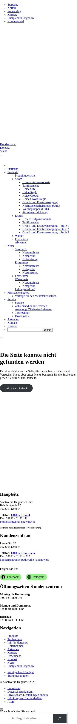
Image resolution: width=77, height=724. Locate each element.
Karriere (12, 14)
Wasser (19, 235)
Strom (18, 178)
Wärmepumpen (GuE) (35, 209)
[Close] (1, 337)
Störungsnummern (18, 675)
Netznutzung (30, 259)
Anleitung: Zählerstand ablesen (33, 309)
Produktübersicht (25, 175)
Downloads (22, 316)
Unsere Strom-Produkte (36, 182)
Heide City (28, 188)
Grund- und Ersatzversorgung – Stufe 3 (45, 232)
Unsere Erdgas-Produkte (36, 219)
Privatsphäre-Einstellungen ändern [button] (27, 694)
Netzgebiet (28, 255)
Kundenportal (15, 21)
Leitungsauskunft (25, 289)
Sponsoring (14, 11)
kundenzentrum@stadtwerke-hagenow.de (24, 559)
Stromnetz (21, 249)
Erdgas (19, 215)
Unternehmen (15, 645)
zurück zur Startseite (16, 388)
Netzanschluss (30, 252)
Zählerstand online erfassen (31, 306)
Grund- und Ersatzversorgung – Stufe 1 (45, 225)
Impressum (13, 688)
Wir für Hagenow (17, 642)
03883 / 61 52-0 (20, 515)
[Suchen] (60, 718)
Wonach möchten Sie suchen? (17, 711)
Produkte (12, 172)
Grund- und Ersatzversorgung (40, 202)
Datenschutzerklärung (20, 691)
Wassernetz (21, 279)
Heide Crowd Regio (34, 199)
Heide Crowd (30, 195)
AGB (10, 701)
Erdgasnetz (21, 262)
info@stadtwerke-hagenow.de (17, 521)
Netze (10, 245)
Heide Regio (29, 192)
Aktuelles (13, 319)
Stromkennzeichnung (34, 212)
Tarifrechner (22, 312)
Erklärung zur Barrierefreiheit (24, 698)
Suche (3, 151)
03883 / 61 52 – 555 (23, 553)
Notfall (11, 7)
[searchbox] (24, 330)
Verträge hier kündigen (20, 672)
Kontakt (5, 147)
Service (11, 299)
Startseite (12, 4)
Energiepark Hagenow (20, 18)
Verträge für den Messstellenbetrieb (35, 296)
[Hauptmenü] (1, 155)
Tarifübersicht (30, 185)
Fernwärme (21, 239)
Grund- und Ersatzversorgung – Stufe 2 (45, 229)
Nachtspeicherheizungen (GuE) (41, 205)
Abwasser (21, 242)
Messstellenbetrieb (18, 292)
